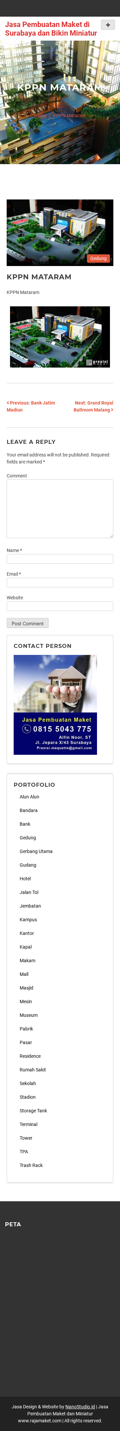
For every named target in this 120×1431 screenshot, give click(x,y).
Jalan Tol (29, 892)
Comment (17, 475)
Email (14, 574)
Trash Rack (31, 1165)
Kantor (27, 933)
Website (15, 597)
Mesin (26, 1001)
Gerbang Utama (36, 851)
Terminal (28, 1124)
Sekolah (28, 1083)
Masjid (26, 988)
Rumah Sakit (33, 1069)
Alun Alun (29, 796)
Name (14, 550)
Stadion (28, 1097)
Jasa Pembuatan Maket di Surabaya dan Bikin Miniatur (51, 28)
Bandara (29, 810)
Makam (27, 960)
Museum (29, 1015)
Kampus (28, 919)
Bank (25, 824)
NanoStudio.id (80, 1406)
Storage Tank (33, 1110)
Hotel (25, 878)
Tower (26, 1138)
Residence (30, 1056)
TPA (24, 1151)
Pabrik (26, 1028)
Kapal (26, 947)
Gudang (28, 865)
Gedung (98, 258)
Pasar (26, 1042)
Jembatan (30, 906)
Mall (24, 974)
